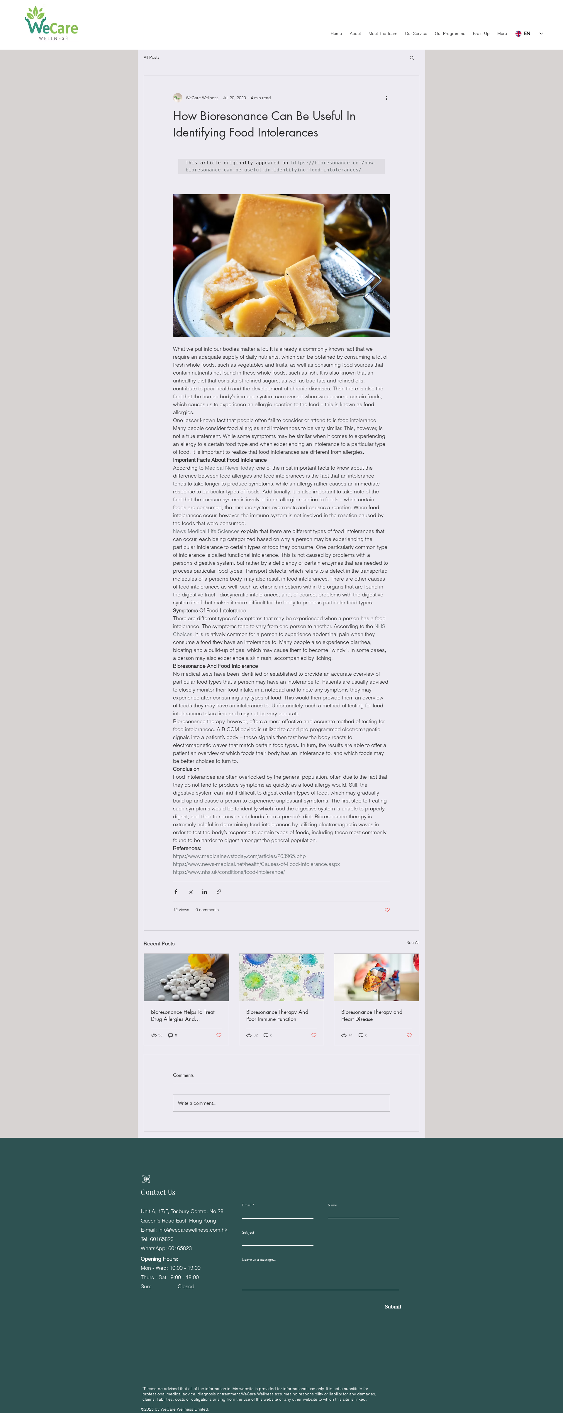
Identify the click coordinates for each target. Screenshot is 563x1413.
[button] (450, 33)
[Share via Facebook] (176, 891)
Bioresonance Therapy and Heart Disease (371, 1015)
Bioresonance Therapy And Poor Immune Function (277, 1015)
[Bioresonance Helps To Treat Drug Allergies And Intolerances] (186, 977)
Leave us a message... (259, 1259)
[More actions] (386, 97)
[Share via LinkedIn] (204, 891)
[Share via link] (219, 891)
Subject (248, 1232)
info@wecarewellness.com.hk (192, 1229)
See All (412, 942)
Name (332, 1205)
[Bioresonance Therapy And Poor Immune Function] (281, 977)
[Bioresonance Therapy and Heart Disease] (376, 977)
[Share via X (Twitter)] (190, 891)
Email (247, 1205)
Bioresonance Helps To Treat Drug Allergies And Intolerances (182, 1015)
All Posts (152, 57)
